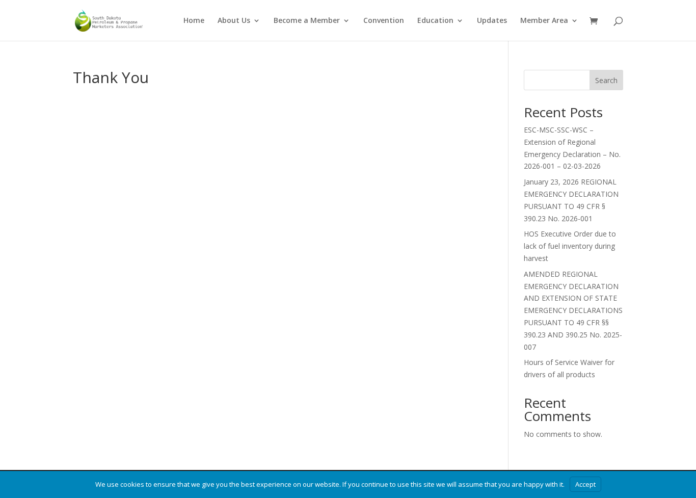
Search (606, 80)
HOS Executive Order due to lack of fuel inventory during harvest (570, 246)
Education (435, 21)
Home (193, 21)
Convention (383, 21)
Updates (492, 21)
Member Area (544, 21)
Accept (585, 484)
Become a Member (307, 21)
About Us (234, 21)
